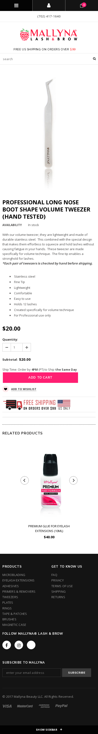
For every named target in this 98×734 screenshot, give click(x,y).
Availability (12, 225)
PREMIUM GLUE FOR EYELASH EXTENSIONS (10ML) (49, 528)
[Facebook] (6, 645)
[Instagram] (19, 645)
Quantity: (10, 339)
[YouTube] (31, 645)
